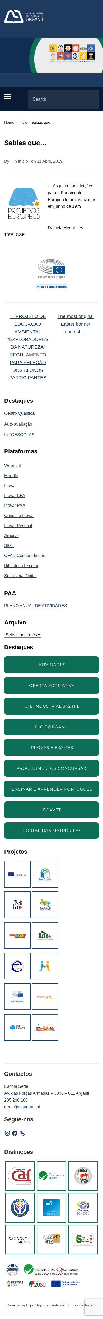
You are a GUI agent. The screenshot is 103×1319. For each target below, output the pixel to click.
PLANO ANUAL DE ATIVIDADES (35, 606)
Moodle (11, 475)
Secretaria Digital (20, 575)
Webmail (12, 465)
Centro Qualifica (19, 413)
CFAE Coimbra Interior (25, 555)
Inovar (10, 485)
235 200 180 (16, 1100)
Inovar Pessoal (18, 525)
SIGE (9, 545)
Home (9, 122)
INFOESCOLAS (19, 435)
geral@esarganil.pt (22, 1107)
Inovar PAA (14, 505)
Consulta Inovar (19, 515)
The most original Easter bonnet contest (75, 324)
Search (90, 99)
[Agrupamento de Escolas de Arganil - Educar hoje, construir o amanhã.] (24, 16)
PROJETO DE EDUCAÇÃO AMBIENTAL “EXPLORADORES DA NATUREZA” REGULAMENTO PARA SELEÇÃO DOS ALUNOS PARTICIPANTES (27, 347)
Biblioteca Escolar (21, 565)
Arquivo (11, 535)
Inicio (22, 122)
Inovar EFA (14, 495)
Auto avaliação (18, 424)
